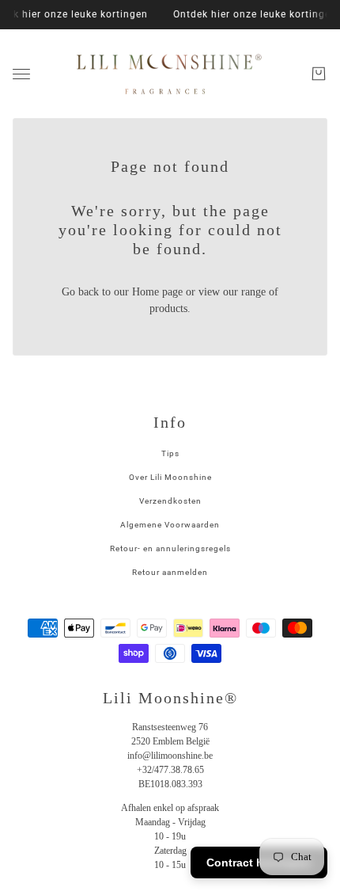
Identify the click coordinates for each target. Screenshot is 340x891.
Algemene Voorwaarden (170, 524)
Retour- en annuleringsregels (170, 548)
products (168, 308)
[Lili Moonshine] (170, 73)
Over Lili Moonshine (170, 477)
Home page (157, 292)
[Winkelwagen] (318, 73)
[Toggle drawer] (21, 74)
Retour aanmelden (170, 572)
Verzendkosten (170, 501)
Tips (170, 453)
